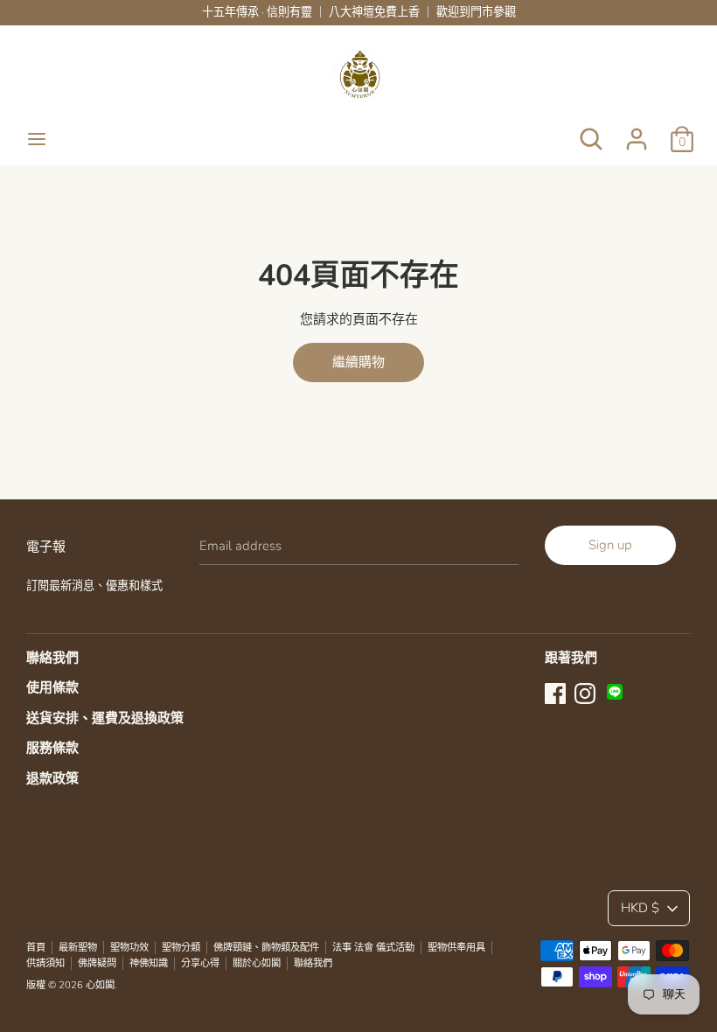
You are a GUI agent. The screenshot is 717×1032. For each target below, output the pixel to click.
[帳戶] (636, 132)
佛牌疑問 (97, 963)
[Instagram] (584, 692)
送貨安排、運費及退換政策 (105, 718)
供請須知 (45, 963)
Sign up (610, 545)
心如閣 (100, 985)
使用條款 (52, 687)
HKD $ (640, 908)
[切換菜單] (36, 139)
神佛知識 (148, 963)
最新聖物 (78, 947)
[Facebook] (555, 692)
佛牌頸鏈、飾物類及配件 (266, 947)
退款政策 (52, 778)
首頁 (35, 947)
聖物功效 (129, 947)
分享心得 (200, 963)
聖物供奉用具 (456, 947)
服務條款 (52, 748)
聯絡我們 (52, 657)
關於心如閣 (257, 963)
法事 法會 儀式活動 (373, 947)
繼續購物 (358, 362)
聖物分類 (181, 947)
